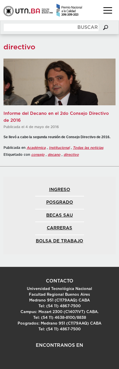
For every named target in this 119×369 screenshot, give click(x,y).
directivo (71, 154)
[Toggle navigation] (108, 10)
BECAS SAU (59, 215)
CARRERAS (59, 228)
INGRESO (59, 190)
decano (54, 154)
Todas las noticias (88, 147)
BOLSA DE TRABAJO (59, 241)
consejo (37, 154)
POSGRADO (59, 202)
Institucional (59, 147)
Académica (36, 147)
